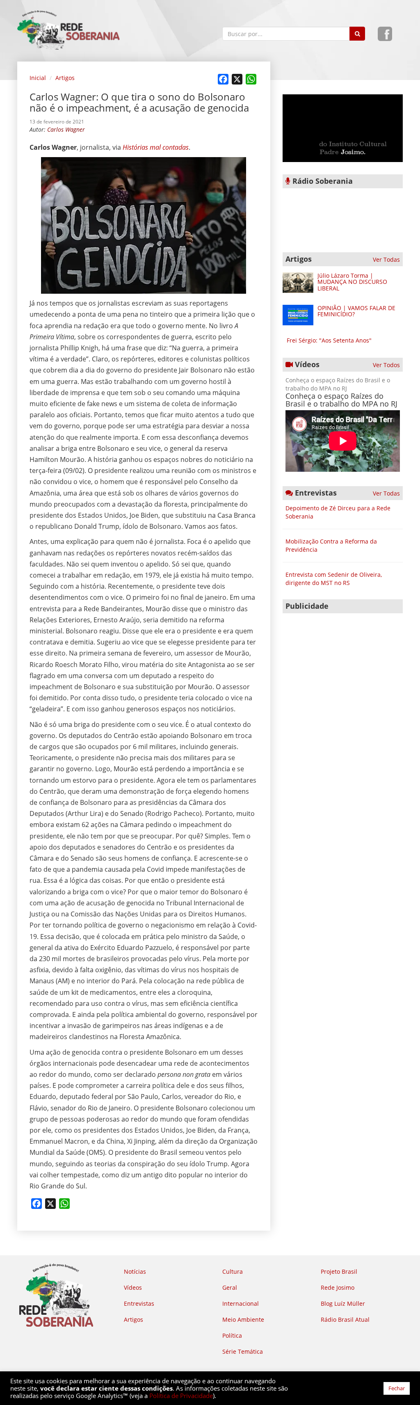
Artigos (65, 78)
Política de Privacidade (181, 1395)
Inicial (38, 78)
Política (232, 1335)
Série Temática (242, 1351)
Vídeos (133, 1287)
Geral (229, 1287)
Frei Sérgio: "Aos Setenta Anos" (329, 340)
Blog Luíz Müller (343, 1303)
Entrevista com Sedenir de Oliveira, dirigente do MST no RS (333, 579)
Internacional (240, 1303)
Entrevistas (139, 1303)
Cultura (232, 1271)
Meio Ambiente (243, 1319)
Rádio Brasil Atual (345, 1319)
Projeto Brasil (339, 1271)
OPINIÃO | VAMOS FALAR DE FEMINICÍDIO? (356, 311)
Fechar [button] (396, 1388)
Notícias (135, 1271)
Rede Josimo (337, 1287)
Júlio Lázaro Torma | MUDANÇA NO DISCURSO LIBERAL (352, 282)
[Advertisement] (343, 668)
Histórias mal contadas (156, 147)
